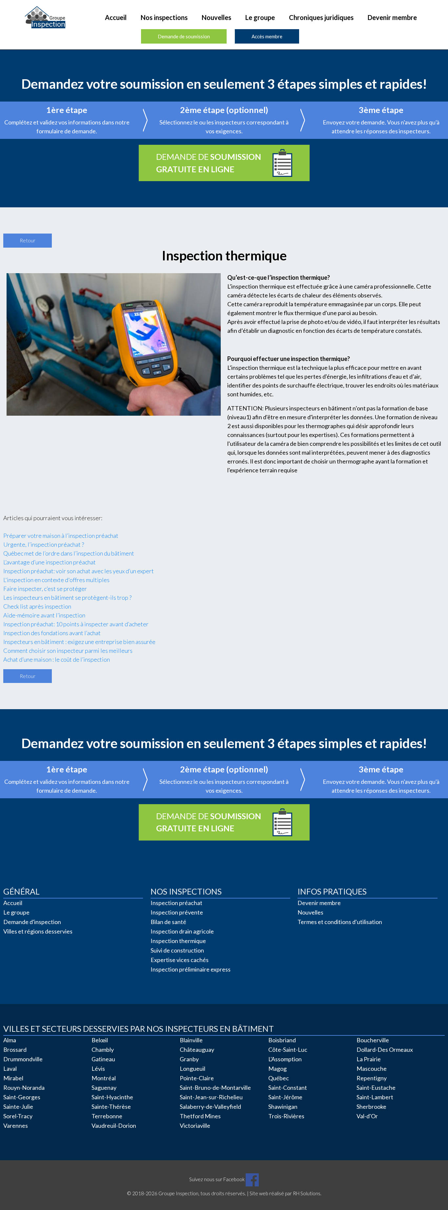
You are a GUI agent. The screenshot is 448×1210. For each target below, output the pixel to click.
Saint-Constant (287, 1087)
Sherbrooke (371, 1106)
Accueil (116, 17)
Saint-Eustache (376, 1087)
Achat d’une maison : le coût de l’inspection (56, 659)
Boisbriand (282, 1040)
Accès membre (267, 36)
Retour (27, 240)
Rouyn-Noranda (24, 1087)
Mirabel (13, 1078)
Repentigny (371, 1078)
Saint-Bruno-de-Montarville (215, 1087)
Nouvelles (216, 17)
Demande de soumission (184, 36)
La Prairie (368, 1059)
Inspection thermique (178, 940)
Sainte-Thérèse (111, 1106)
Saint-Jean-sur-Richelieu (211, 1097)
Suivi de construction (177, 950)
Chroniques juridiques (321, 17)
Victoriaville (195, 1125)
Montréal (104, 1078)
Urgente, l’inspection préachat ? (43, 544)
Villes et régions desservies (37, 931)
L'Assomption (285, 1059)
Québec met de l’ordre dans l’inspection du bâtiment (68, 553)
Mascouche (371, 1068)
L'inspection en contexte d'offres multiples (56, 579)
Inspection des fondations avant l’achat (52, 632)
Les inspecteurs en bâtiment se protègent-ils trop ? (67, 597)
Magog (277, 1068)
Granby (189, 1059)
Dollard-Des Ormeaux (384, 1049)
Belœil (100, 1040)
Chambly (103, 1049)
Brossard (15, 1049)
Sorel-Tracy (17, 1116)
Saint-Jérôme (285, 1097)
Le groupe (260, 17)
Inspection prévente (177, 912)
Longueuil (192, 1068)
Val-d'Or (367, 1116)
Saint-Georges (21, 1097)
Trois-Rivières (286, 1116)
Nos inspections (164, 17)
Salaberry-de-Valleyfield (210, 1106)
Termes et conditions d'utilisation (339, 921)
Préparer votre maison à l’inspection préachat (60, 535)
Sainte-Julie (18, 1106)
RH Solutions (306, 1193)
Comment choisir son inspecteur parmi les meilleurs (67, 650)
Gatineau (103, 1059)
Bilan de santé (168, 921)
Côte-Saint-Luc (287, 1049)
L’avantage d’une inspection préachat (49, 562)
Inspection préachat (176, 902)
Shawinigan (282, 1106)
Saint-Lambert (374, 1097)
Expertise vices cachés (180, 959)
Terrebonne (107, 1116)
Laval (10, 1068)
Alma (9, 1040)
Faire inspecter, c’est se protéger (45, 588)
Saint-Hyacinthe (112, 1097)
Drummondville (23, 1059)
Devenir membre (392, 17)
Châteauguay (197, 1049)
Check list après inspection (37, 606)
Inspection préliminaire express (191, 969)
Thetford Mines (200, 1116)
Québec (278, 1078)
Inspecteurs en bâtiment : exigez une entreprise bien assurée (79, 641)
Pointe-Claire (197, 1078)
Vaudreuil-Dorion (114, 1125)
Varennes (15, 1125)
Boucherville (372, 1040)
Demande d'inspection (32, 921)
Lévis (98, 1068)
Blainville (191, 1040)
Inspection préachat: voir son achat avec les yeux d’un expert (78, 571)
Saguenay (104, 1087)
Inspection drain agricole (182, 931)
